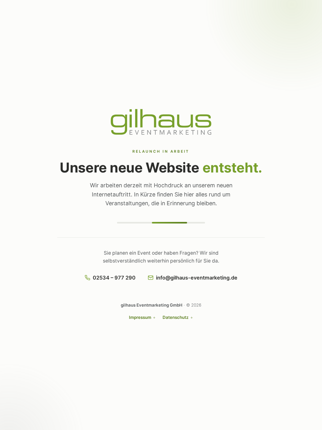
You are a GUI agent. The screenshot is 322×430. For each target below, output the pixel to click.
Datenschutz (176, 317)
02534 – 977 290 (114, 277)
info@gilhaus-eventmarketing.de (196, 277)
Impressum (140, 317)
